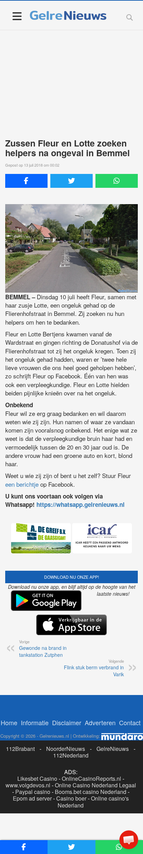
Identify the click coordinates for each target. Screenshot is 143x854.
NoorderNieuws (65, 749)
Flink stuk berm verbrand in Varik (94, 668)
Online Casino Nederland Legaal (95, 785)
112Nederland (71, 755)
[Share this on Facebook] (26, 181)
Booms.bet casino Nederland (90, 792)
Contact (130, 722)
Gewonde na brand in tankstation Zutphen (43, 648)
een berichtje (22, 484)
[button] (128, 839)
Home (9, 722)
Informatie (35, 722)
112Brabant (20, 749)
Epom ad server (32, 798)
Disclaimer (66, 722)
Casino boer (71, 798)
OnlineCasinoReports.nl (91, 778)
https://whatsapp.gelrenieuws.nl (80, 504)
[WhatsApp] (116, 181)
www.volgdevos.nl (28, 785)
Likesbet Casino (37, 778)
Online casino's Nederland (93, 801)
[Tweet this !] (71, 181)
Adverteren (100, 722)
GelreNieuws (112, 749)
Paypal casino (32, 792)
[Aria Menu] (16, 16)
